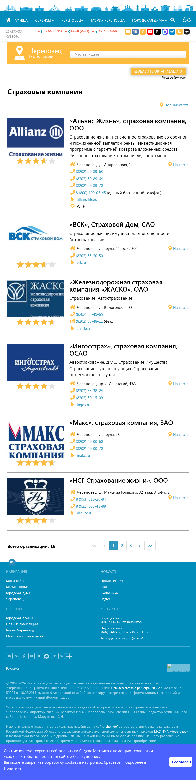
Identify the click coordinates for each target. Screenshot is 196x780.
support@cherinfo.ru (134, 638)
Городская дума (18, 592)
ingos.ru (83, 404)
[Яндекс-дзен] (69, 656)
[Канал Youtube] (150, 32)
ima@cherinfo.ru (132, 621)
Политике (12, 768)
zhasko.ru (84, 328)
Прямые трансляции (22, 624)
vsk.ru (81, 262)
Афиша (21, 20)
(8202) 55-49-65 (89, 314)
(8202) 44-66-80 (110, 621)
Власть (106, 586)
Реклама (12, 668)
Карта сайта (15, 580)
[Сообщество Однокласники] (143, 32)
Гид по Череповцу (20, 630)
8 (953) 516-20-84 (91, 499)
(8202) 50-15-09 (89, 397)
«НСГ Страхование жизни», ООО (118, 480)
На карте (181, 164)
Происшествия (112, 580)
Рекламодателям (174, 77)
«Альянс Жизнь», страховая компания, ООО (127, 124)
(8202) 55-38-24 (89, 390)
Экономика (109, 592)
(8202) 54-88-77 (110, 632)
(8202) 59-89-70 (89, 185)
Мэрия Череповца (108, 20)
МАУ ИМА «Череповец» (171, 731)
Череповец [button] (71, 20)
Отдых (105, 599)
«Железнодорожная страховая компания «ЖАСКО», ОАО (115, 285)
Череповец (15, 599)
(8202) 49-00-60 (89, 441)
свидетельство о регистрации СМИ (138, 688)
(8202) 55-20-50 (89, 255)
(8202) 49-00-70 (89, 448)
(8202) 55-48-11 (89, 321)
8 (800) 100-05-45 (91, 192)
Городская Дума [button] (148, 20)
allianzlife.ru (87, 199)
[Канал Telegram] (54, 656)
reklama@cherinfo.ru (135, 632)
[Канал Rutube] (157, 32)
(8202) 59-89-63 (89, 171)
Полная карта (176, 104)
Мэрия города (17, 586)
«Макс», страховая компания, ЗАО (121, 422)
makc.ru (83, 455)
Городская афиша (19, 617)
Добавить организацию (158, 71)
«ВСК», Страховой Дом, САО (112, 224)
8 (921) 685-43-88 (91, 506)
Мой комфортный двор (24, 636)
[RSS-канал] (61, 656)
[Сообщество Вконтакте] (17, 656)
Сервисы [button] (43, 20)
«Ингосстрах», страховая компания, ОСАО (123, 349)
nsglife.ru (84, 512)
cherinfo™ (112, 726)
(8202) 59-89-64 (89, 178)
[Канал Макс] (165, 32)
